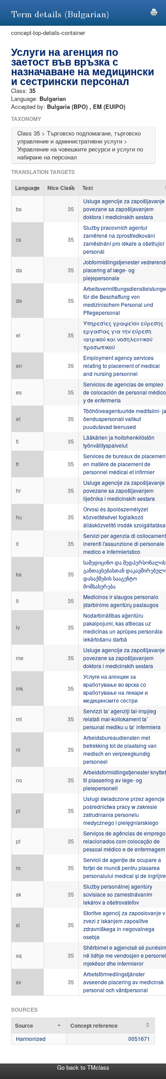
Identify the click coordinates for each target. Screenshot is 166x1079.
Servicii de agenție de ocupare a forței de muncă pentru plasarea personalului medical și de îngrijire (124, 867)
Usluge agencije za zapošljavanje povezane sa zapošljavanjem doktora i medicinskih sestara (124, 208)
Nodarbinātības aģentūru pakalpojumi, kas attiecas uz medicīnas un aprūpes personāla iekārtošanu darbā (122, 627)
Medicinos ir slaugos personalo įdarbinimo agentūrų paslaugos (120, 600)
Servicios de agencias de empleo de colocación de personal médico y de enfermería (124, 392)
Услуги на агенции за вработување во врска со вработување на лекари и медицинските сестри (115, 688)
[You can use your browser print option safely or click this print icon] (154, 11)
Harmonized (31, 1038)
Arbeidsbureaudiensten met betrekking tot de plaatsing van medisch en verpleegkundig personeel (120, 749)
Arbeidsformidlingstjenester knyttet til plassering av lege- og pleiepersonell (124, 780)
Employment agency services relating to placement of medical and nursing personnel (121, 365)
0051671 (139, 1038)
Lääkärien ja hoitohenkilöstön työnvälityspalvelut (118, 441)
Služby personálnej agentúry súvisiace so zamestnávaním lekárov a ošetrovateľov (117, 894)
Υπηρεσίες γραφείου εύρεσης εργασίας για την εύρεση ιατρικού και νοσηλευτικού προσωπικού (123, 335)
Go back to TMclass (83, 1067)
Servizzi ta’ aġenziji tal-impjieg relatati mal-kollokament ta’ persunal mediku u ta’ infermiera (122, 719)
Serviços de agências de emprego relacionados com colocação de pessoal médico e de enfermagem (124, 841)
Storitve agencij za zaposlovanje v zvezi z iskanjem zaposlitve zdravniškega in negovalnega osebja (124, 924)
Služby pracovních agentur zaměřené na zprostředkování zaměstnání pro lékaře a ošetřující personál (123, 239)
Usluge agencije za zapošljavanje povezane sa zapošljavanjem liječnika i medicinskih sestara (124, 490)
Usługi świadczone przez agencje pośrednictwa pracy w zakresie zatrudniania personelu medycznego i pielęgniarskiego (124, 810)
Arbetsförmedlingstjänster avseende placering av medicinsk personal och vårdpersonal (123, 982)
